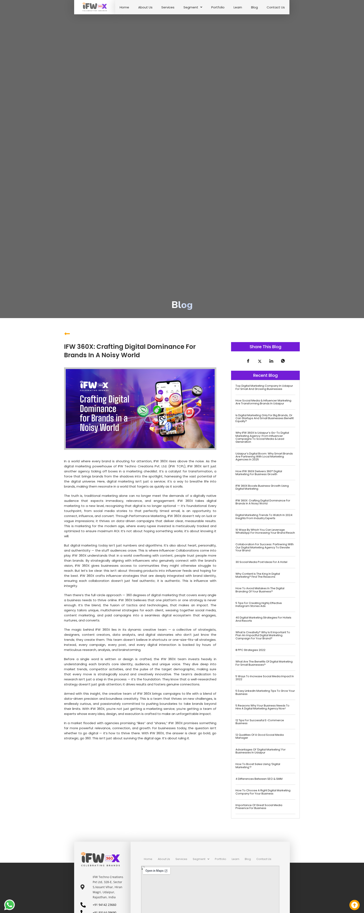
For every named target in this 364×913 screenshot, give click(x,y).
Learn (238, 7)
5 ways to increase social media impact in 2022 (265, 677)
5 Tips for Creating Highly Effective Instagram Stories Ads (259, 604)
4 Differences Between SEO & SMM (259, 779)
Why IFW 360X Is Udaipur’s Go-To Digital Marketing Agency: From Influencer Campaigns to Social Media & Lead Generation (262, 437)
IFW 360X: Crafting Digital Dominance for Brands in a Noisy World (263, 501)
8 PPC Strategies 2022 (250, 650)
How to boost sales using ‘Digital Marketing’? (258, 765)
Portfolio (218, 7)
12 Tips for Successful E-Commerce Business (260, 721)
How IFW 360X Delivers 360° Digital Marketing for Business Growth (259, 472)
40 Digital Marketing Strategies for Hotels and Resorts (263, 619)
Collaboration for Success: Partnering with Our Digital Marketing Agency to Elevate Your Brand (265, 547)
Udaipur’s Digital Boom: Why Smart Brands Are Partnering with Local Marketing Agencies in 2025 (264, 457)
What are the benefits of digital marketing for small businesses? (264, 663)
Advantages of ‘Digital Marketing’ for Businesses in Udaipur (261, 751)
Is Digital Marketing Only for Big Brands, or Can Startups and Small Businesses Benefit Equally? (265, 418)
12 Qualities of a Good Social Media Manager (260, 736)
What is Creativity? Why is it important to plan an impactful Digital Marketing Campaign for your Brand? (263, 635)
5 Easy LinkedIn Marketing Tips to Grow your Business (265, 692)
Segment (190, 7)
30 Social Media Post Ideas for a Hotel (261, 562)
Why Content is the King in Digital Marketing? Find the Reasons (258, 575)
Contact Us (276, 7)
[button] (193, 7)
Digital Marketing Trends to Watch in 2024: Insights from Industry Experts (264, 516)
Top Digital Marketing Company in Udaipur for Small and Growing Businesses (264, 387)
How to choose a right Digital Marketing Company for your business (263, 791)
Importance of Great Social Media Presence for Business (259, 806)
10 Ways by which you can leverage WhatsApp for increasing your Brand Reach (265, 531)
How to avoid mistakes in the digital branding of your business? (260, 589)
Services (167, 7)
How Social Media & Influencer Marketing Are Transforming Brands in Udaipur (263, 402)
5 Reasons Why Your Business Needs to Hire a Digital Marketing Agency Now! (262, 707)
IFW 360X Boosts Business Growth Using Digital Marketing (262, 487)
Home (124, 7)
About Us (145, 7)
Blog (254, 7)
